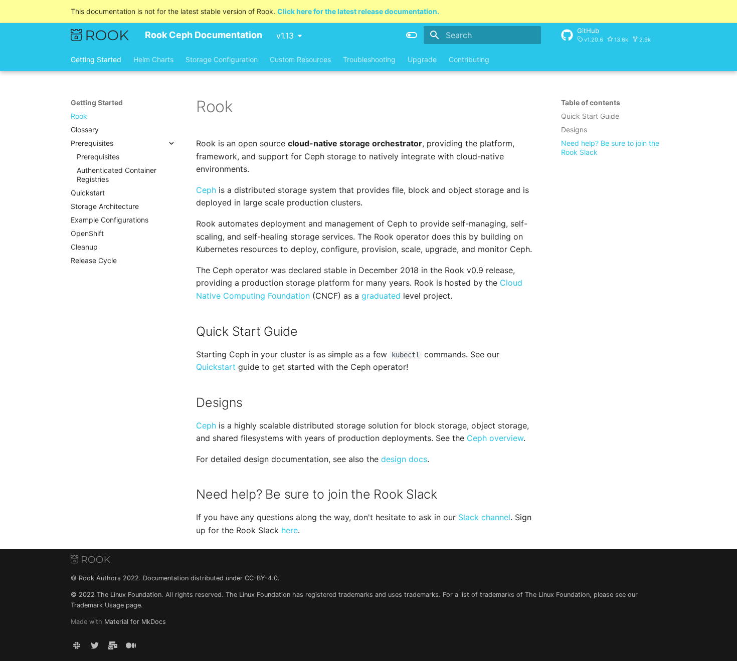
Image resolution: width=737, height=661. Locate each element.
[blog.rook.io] (131, 645)
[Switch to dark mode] (412, 35)
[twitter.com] (95, 645)
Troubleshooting (369, 59)
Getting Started (96, 59)
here (289, 530)
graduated (381, 296)
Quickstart (216, 367)
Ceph (206, 190)
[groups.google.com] (113, 645)
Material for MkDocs (135, 621)
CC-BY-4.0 (261, 578)
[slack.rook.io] (77, 645)
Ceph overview (495, 438)
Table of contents (590, 102)
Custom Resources (300, 59)
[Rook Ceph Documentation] (100, 35)
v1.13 (285, 36)
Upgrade (422, 59)
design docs (404, 459)
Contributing (469, 59)
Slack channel (484, 517)
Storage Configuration (222, 59)
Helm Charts (153, 59)
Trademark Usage (97, 605)
